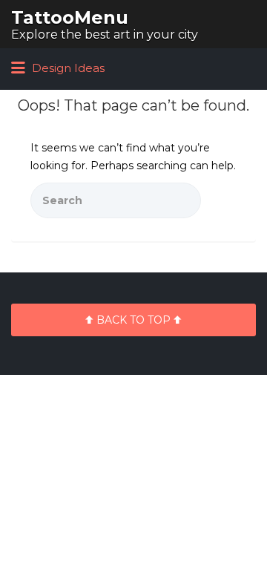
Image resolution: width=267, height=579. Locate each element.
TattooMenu (69, 17)
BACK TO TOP (133, 320)
